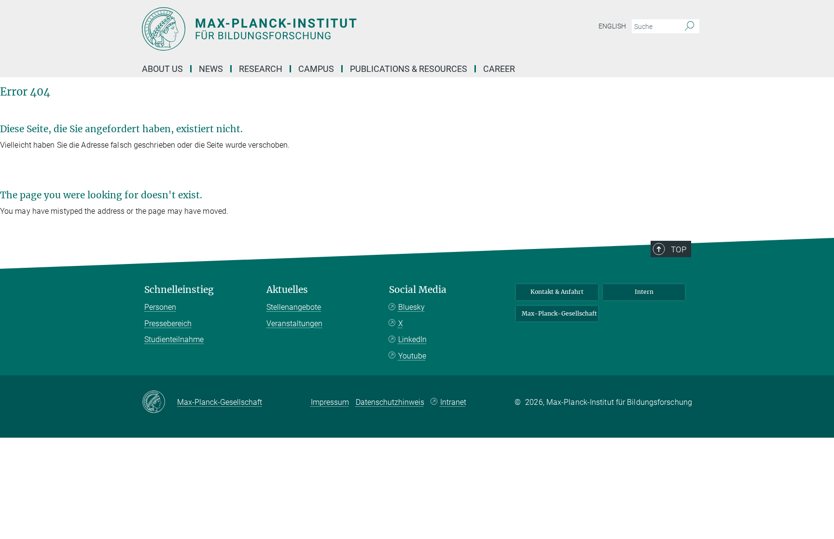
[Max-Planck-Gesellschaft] (159, 402)
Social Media (417, 289)
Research (260, 68)
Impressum (330, 402)
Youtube (412, 355)
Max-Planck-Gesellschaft (559, 313)
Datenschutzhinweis (390, 402)
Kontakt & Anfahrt (557, 291)
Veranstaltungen (294, 323)
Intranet (453, 402)
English (612, 26)
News (211, 68)
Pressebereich (168, 323)
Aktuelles (287, 289)
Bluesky (411, 307)
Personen (160, 307)
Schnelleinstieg (179, 289)
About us (162, 68)
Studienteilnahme (174, 339)
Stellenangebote (293, 307)
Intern (644, 291)
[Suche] (689, 26)
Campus (316, 68)
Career (499, 68)
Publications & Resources (408, 68)
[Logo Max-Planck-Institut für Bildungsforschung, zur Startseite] (323, 29)
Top (678, 249)
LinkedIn (412, 339)
